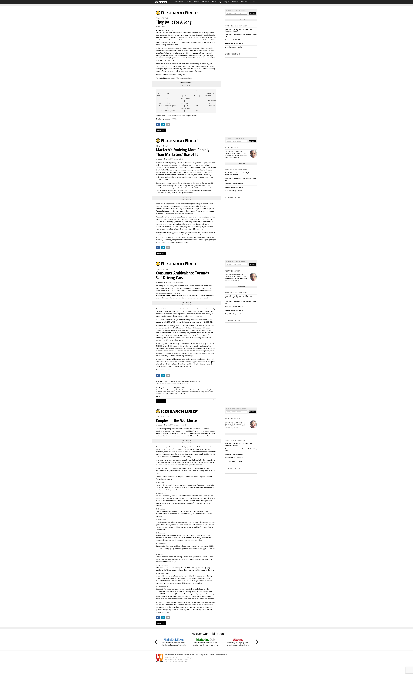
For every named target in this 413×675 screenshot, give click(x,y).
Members (205, 2)
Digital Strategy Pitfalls (233, 47)
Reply (158, 396)
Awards (196, 2)
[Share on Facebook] (158, 124)
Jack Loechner (162, 159)
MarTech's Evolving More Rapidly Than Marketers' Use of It (238, 30)
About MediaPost (170, 655)
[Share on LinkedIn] (163, 124)
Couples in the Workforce (234, 40)
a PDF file (172, 119)
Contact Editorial (189, 655)
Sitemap (205, 655)
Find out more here (163, 370)
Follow (253, 2)
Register (235, 2)
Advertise (244, 2)
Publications (178, 2)
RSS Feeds (199, 655)
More (214, 2)
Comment (160, 130)
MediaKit (180, 655)
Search (220, 2)
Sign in (226, 2)
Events (188, 2)
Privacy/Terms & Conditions (218, 655)
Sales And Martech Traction (234, 43)
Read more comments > (208, 400)
